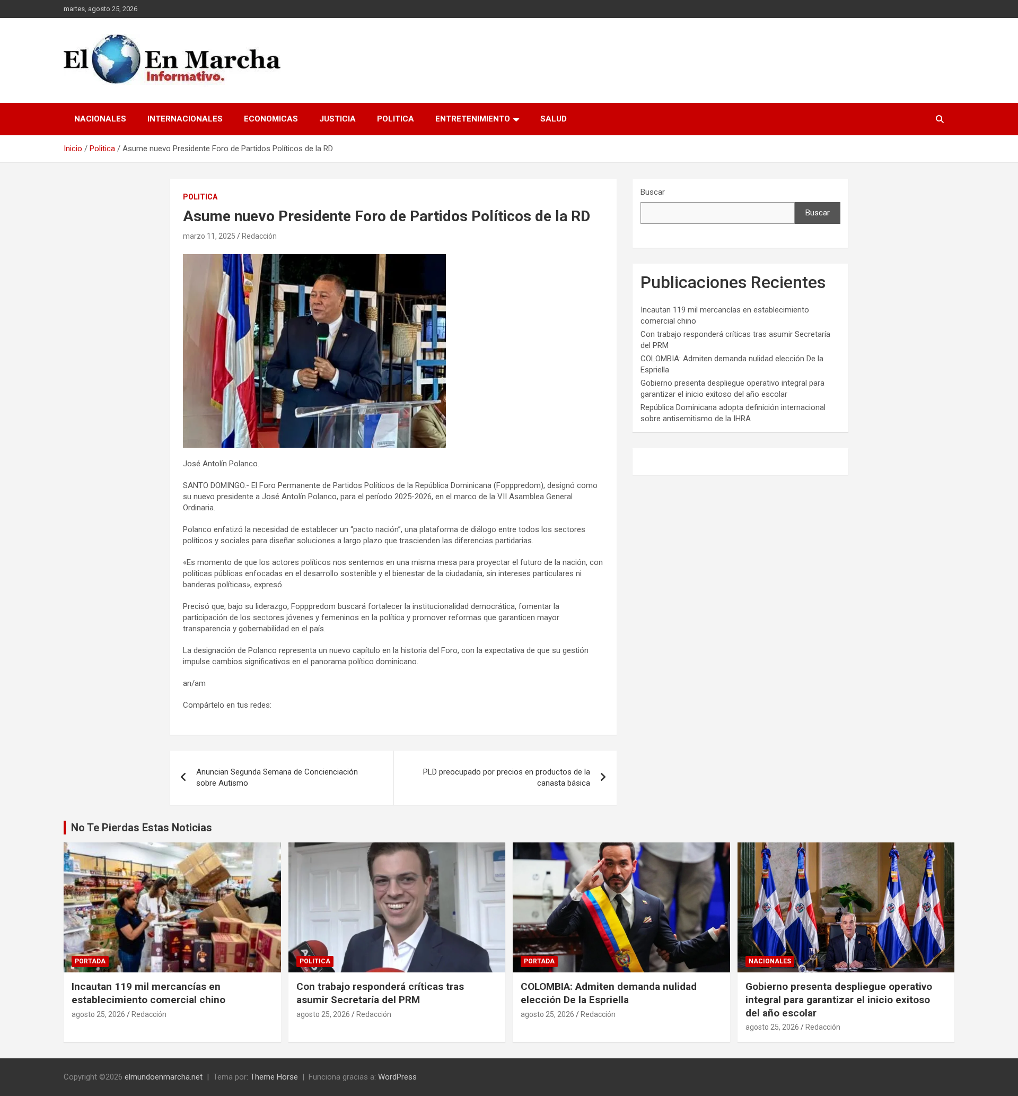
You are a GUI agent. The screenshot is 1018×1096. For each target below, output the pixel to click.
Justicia (337, 119)
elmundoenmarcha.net (164, 1077)
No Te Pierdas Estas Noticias (141, 827)
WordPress (397, 1077)
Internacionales (185, 119)
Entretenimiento (472, 119)
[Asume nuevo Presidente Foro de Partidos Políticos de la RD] (314, 259)
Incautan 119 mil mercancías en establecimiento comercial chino (148, 993)
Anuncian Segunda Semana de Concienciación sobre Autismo (277, 777)
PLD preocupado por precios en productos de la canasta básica (506, 777)
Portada (90, 961)
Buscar (652, 192)
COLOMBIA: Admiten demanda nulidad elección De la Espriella (609, 993)
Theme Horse (274, 1077)
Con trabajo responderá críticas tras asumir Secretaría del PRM (380, 993)
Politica (395, 119)
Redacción (259, 236)
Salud (553, 119)
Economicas (271, 119)
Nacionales (100, 119)
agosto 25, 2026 (98, 1014)
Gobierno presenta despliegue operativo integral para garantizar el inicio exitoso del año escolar (838, 999)
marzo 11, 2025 (209, 236)
